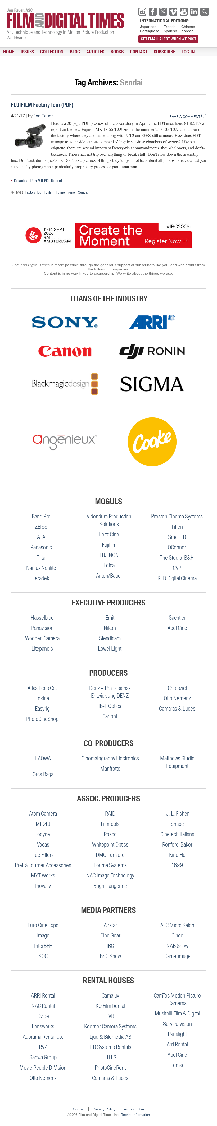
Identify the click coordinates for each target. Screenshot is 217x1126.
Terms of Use (133, 1109)
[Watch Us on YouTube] (184, 12)
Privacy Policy (103, 1109)
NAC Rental (43, 1006)
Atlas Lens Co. (42, 688)
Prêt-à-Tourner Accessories (43, 865)
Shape (177, 824)
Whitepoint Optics (110, 844)
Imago (43, 935)
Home (8, 52)
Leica (109, 565)
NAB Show (177, 946)
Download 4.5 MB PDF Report (38, 180)
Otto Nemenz (177, 698)
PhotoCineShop (42, 719)
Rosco (110, 834)
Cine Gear (110, 935)
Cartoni (109, 716)
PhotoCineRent (110, 1068)
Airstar (110, 925)
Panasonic (41, 547)
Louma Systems (110, 865)
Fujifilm (49, 192)
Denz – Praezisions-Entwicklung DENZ (109, 692)
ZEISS (41, 527)
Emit (109, 618)
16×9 (177, 865)
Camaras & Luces (177, 709)
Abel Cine (177, 628)
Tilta (41, 558)
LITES (110, 1057)
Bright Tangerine (110, 886)
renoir (72, 192)
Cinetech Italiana (177, 834)
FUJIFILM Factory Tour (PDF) (42, 105)
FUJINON (109, 555)
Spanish (170, 31)
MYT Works (43, 875)
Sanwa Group (43, 1057)
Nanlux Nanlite (41, 568)
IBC (110, 946)
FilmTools (110, 824)
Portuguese (149, 31)
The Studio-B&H (177, 558)
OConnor (177, 547)
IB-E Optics (109, 706)
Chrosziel (177, 688)
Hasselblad (42, 618)
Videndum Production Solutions (109, 520)
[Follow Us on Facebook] (153, 12)
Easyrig (42, 709)
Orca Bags (43, 774)
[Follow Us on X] (163, 12)
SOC (43, 956)
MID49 (43, 824)
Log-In (188, 52)
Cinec (177, 935)
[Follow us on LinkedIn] (194, 12)
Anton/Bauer (109, 576)
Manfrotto (110, 769)
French (169, 27)
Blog (75, 52)
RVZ (43, 1047)
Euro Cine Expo (43, 925)
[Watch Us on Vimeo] (173, 12)
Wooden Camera (42, 638)
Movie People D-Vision (43, 1068)
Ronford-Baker (177, 844)
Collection (52, 52)
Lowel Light (109, 648)
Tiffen (177, 527)
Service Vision (177, 1024)
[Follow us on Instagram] (142, 12)
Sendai (83, 192)
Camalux (110, 995)
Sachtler (177, 618)
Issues (27, 52)
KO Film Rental (110, 1006)
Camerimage (177, 956)
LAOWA (43, 758)
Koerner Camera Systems (110, 1026)
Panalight (177, 1034)
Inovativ (43, 886)
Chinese (188, 27)
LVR (110, 1016)
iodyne (43, 834)
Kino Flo (177, 855)
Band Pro (41, 516)
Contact (138, 52)
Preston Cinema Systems (177, 516)
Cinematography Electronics (110, 758)
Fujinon (61, 192)
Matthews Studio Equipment (177, 762)
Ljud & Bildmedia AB (110, 1037)
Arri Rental (177, 1044)
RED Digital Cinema (177, 578)
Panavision (42, 628)
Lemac (177, 1065)
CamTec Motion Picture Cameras (177, 999)
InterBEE (43, 946)
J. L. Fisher (177, 813)
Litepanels (42, 648)
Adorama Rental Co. (43, 1037)
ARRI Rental (43, 995)
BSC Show (110, 956)
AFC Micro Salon (177, 925)
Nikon (110, 628)
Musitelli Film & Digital (177, 1013)
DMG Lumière (110, 855)
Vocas (43, 844)
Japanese (148, 27)
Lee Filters (43, 855)
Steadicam (110, 638)
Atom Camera (43, 813)
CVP (177, 568)
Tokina (42, 698)
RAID (110, 813)
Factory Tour (33, 192)
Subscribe (164, 52)
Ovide (43, 1016)
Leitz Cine (109, 534)
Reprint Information (135, 1115)
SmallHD (177, 537)
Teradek (41, 578)
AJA (41, 537)
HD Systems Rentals (110, 1047)
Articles (95, 52)
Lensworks (43, 1026)
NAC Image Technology (110, 875)
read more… (131, 166)
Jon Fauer (43, 116)
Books (117, 52)
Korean (187, 31)
